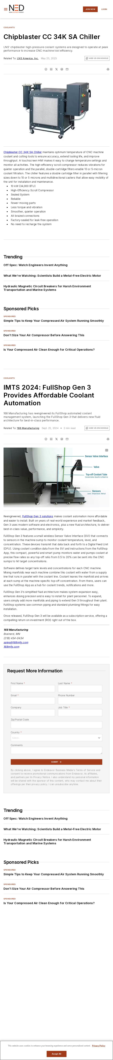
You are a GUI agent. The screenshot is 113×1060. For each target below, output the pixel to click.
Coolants (9, 27)
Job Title (64, 707)
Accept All (56, 1054)
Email (15, 695)
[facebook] (45, 69)
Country (16, 732)
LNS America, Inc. (28, 58)
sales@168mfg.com (16, 642)
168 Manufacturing (28, 428)
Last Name (65, 683)
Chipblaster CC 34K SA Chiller (23, 152)
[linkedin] (51, 69)
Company (16, 707)
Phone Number (66, 695)
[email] (67, 69)
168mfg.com (11, 646)
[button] (6, 9)
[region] (56, 1050)
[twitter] (56, 69)
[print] (108, 69)
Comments (17, 745)
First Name (18, 683)
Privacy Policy (98, 1046)
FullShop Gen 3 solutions (37, 516)
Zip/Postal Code (20, 719)
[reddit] (61, 69)
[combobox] (56, 737)
